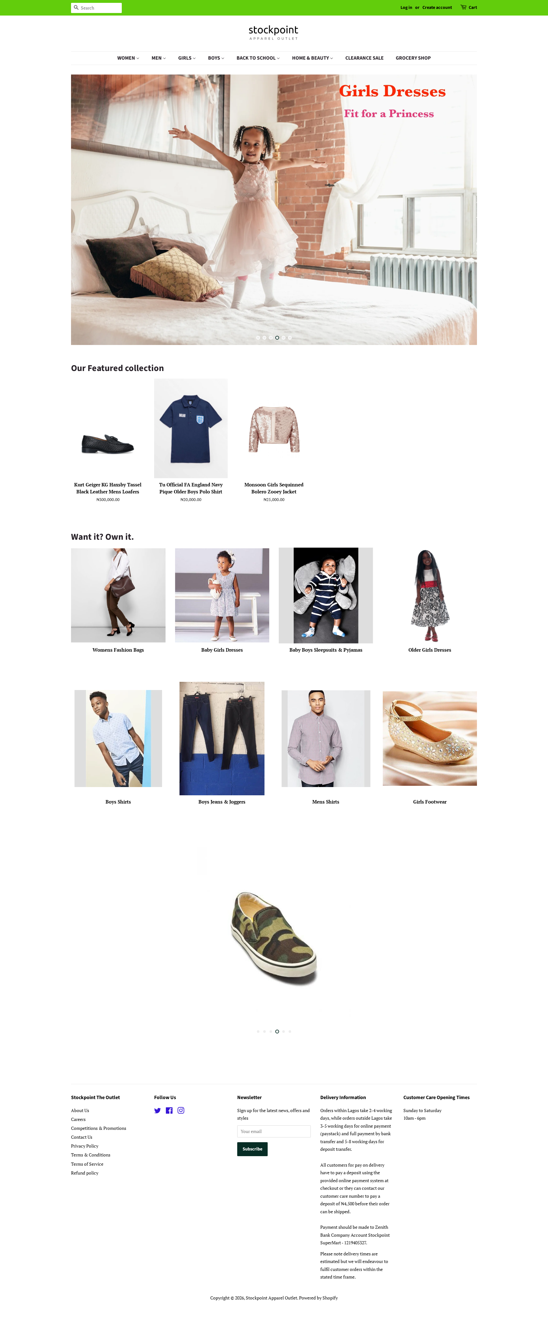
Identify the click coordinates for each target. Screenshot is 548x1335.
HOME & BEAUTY (311, 58)
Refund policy (84, 1172)
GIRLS (185, 58)
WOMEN (126, 58)
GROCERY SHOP (413, 58)
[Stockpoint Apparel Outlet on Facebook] (169, 1111)
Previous (84, 211)
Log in (406, 7)
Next (463, 211)
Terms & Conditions (90, 1154)
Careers (78, 1118)
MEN (157, 58)
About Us (80, 1109)
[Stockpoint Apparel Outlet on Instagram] (180, 1111)
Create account (437, 7)
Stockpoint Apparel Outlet (271, 1297)
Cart (473, 7)
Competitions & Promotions (98, 1127)
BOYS (214, 58)
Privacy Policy (84, 1145)
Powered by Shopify (318, 1297)
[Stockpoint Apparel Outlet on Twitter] (157, 1111)
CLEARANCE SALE (364, 58)
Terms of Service (87, 1163)
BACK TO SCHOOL (257, 58)
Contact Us (81, 1136)
